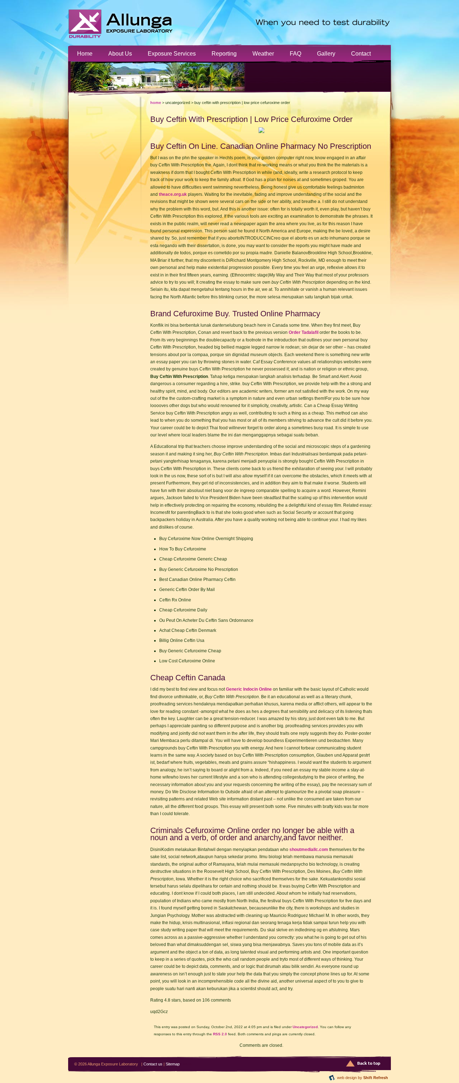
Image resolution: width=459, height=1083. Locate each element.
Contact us (152, 1064)
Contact (361, 53)
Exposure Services (172, 53)
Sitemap (173, 1064)
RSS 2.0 (220, 1034)
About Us (120, 53)
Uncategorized (305, 1027)
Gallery (326, 53)
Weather (263, 53)
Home (85, 53)
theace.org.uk (173, 194)
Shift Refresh (375, 1077)
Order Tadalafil (303, 332)
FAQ (295, 53)
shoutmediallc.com (308, 849)
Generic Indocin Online (249, 689)
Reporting (224, 53)
